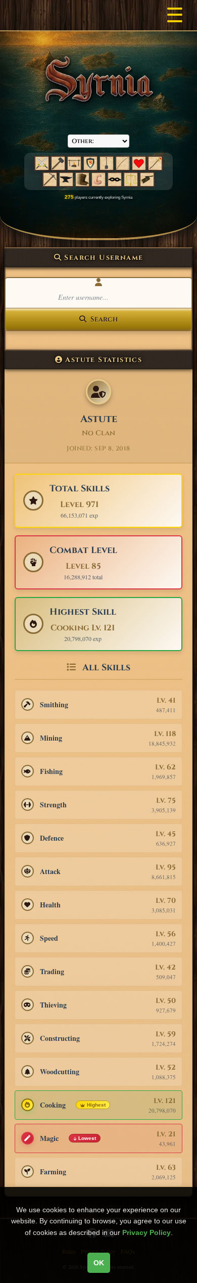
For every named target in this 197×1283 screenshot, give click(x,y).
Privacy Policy (146, 1232)
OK (98, 1263)
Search (104, 319)
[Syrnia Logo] (99, 79)
